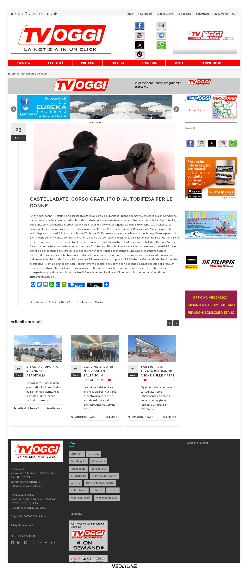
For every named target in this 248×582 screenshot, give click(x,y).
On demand (220, 14)
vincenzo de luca (106, 497)
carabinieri (78, 468)
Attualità (56, 63)
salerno (97, 490)
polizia (75, 483)
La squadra (185, 14)
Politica (87, 63)
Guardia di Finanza (104, 475)
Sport (178, 63)
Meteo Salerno (198, 110)
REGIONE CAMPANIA (100, 483)
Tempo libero (211, 63)
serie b (112, 490)
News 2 (65, 302)
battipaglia (78, 461)
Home (129, 14)
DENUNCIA (78, 475)
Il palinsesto (145, 14)
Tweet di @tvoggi (196, 442)
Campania (98, 461)
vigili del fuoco (80, 497)
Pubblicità (75, 513)
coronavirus (99, 468)
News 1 (149, 416)
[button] (13, 109)
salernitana (78, 490)
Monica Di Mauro (92, 302)
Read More (53, 408)
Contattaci (202, 14)
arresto (94, 454)
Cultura (117, 63)
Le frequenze (165, 14)
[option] (94, 107)
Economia (149, 63)
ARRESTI (77, 454)
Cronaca (23, 63)
